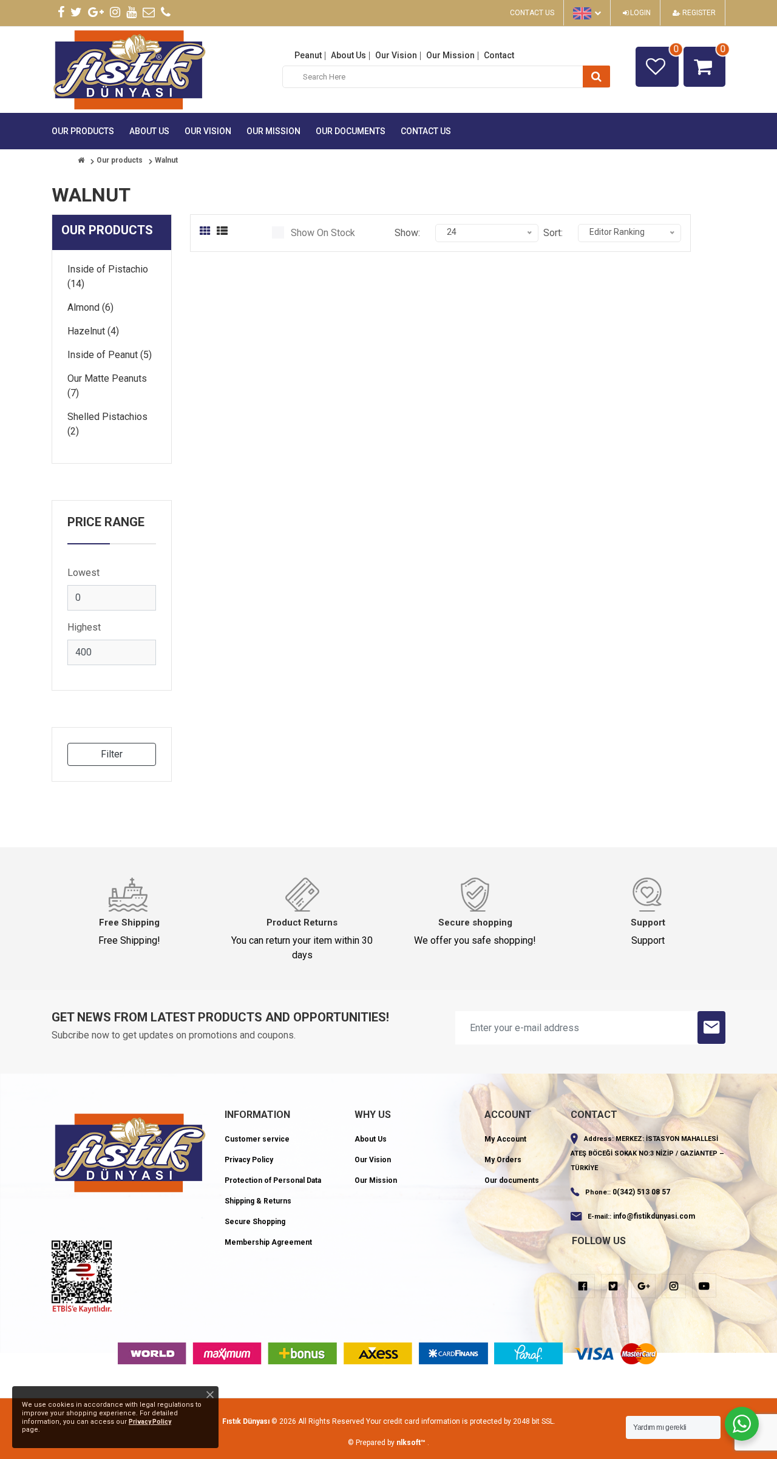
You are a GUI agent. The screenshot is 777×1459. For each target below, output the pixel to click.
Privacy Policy (249, 1160)
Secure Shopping (255, 1221)
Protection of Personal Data (273, 1180)
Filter (112, 754)
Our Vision (396, 55)
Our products (83, 131)
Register (698, 12)
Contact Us (532, 12)
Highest (84, 627)
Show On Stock (323, 233)
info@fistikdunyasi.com (654, 1216)
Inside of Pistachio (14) (107, 276)
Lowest (83, 572)
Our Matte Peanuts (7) (107, 386)
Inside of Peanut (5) (109, 355)
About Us (348, 55)
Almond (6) (90, 307)
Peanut (308, 55)
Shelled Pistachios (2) (107, 424)
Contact (499, 55)
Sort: (553, 233)
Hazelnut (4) (93, 331)
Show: (407, 233)
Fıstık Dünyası (246, 1421)
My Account (505, 1139)
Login (639, 12)
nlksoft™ (411, 1442)
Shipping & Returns (258, 1201)
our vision (208, 131)
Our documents (350, 131)
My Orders (502, 1160)
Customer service (257, 1139)
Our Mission (450, 55)
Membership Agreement (268, 1242)
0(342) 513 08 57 (641, 1192)
